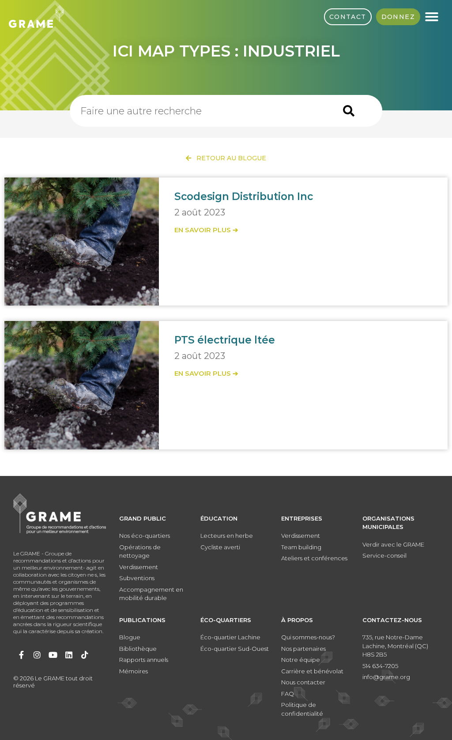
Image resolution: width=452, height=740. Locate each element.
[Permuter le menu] (432, 17)
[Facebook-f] (21, 655)
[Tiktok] (85, 655)
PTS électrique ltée (224, 340)
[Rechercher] (349, 111)
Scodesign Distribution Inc (243, 196)
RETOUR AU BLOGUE (228, 158)
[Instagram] (37, 655)
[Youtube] (53, 655)
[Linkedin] (69, 655)
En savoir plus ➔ (206, 230)
